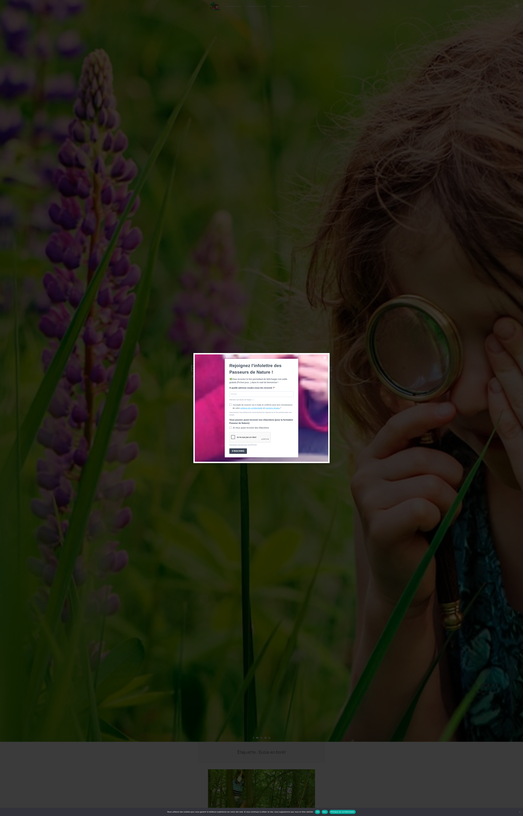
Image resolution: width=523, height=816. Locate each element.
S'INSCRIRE (238, 451)
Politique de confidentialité (342, 812)
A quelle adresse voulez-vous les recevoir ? (251, 388)
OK (317, 812)
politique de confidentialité (251, 408)
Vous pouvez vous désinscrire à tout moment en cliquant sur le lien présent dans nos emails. (260, 413)
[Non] (519, 812)
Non (325, 812)
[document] (261, 408)
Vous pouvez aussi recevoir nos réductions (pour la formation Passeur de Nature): (261, 421)
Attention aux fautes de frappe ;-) (241, 400)
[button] (325, 358)
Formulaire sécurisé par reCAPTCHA (243, 445)
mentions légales (272, 408)
